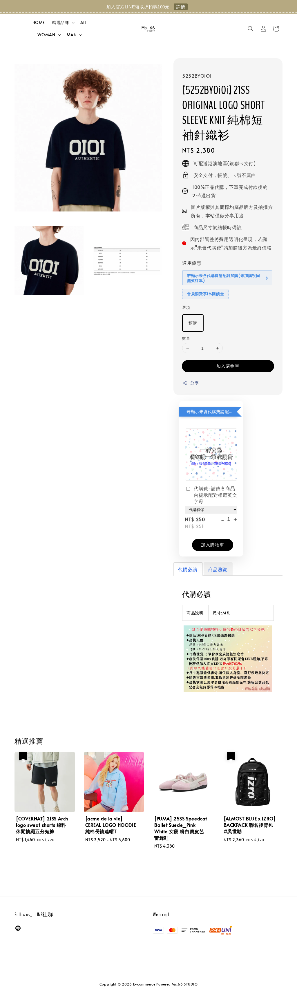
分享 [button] (194, 383)
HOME (38, 22)
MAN (72, 34)
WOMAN (46, 34)
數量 (186, 338)
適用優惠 (191, 263)
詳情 (180, 6)
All (83, 22)
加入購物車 (228, 366)
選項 (186, 307)
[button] (250, 28)
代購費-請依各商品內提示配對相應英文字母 (215, 494)
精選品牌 (60, 22)
